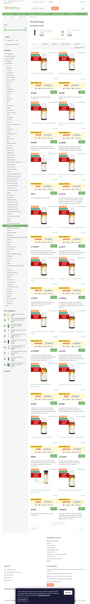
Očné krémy (10, 197)
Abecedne (76, 44)
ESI (7, 103)
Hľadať (54, 8)
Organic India (9, 150)
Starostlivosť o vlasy (12, 209)
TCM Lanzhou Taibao (11, 273)
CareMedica (9, 89)
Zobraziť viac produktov (56, 39)
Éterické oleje (10, 226)
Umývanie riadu (11, 282)
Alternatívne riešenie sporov (53, 559)
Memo (7, 136)
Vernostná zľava (50, 545)
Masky (8, 193)
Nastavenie (22, 600)
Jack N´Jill (9, 122)
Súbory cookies (50, 556)
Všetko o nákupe (50, 548)
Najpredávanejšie (65, 44)
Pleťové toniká (10, 155)
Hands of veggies (10, 113)
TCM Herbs (9, 270)
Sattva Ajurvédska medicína (13, 254)
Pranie (8, 277)
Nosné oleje (10, 195)
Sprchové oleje (11, 167)
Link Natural (9, 129)
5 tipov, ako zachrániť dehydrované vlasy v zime (58, 574)
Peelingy (9, 214)
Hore (33, 528)
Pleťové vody (10, 157)
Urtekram (8, 289)
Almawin (8, 70)
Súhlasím (67, 593)
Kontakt (48, 561)
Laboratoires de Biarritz (12, 124)
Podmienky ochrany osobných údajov (56, 554)
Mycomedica (9, 138)
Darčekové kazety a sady (13, 176)
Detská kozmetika (11, 181)
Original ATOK (11, 40)
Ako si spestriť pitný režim (53, 581)
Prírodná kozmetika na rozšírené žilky (16, 237)
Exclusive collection (12, 183)
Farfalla (8, 108)
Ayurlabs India (9, 75)
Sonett (8, 261)
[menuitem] (8, 14)
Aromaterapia (8, 63)
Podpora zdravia (8, 59)
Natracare (8, 146)
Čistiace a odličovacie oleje (14, 174)
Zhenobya (8, 303)
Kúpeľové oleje (11, 164)
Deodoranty (10, 235)
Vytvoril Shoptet (81, 600)
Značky (6, 306)
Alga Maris (8, 68)
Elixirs (7, 101)
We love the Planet (11, 298)
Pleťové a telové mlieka (13, 216)
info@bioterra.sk (10, 570)
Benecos (8, 82)
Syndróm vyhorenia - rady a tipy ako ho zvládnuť (58, 576)
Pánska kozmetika (11, 200)
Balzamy (9, 171)
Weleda (8, 296)
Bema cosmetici (10, 80)
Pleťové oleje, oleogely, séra (14, 162)
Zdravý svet (9, 301)
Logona (8, 131)
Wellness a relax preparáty (13, 211)
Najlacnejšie (45, 44)
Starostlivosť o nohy (12, 202)
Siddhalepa (9, 256)
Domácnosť (10, 284)
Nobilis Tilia (9, 148)
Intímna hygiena (11, 160)
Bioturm (8, 84)
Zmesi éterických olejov (13, 223)
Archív (50, 585)
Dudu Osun (9, 99)
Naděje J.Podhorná (11, 143)
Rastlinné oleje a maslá (12, 228)
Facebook (8, 577)
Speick (8, 263)
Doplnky (9, 230)
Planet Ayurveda (10, 247)
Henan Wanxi (9, 117)
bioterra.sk (9, 580)
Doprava (50, 2)
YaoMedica (9, 294)
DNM (7, 96)
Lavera (8, 127)
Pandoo (8, 244)
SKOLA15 (47, 85)
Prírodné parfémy (11, 233)
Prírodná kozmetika (9, 56)
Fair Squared (9, 106)
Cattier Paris (9, 92)
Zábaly (8, 221)
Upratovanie (10, 280)
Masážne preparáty (12, 190)
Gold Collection (11, 188)
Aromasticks (9, 73)
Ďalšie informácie (43, 595)
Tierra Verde (9, 275)
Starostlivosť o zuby (12, 179)
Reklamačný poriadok (51, 550)
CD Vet (7, 94)
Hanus (7, 115)
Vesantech (9, 291)
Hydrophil (8, 120)
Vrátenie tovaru (50, 552)
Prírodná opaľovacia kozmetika (15, 266)
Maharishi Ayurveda (11, 134)
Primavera (8, 242)
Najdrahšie (54, 44)
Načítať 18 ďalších (57, 523)
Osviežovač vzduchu (12, 287)
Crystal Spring (9, 249)
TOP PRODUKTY (8, 54)
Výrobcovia (7, 66)
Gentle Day (9, 110)
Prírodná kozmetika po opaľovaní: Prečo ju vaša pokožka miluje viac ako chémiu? (65, 570)
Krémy (8, 219)
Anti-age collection (11, 169)
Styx (7, 268)
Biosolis (8, 87)
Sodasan (8, 258)
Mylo (7, 141)
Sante (7, 251)
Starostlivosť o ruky (12, 207)
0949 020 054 (9, 575)
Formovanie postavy (12, 186)
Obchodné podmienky (38, 2)
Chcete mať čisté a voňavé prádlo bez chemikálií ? (59, 579)
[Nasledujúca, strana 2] (80, 528)
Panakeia (8, 240)
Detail (53, 92)
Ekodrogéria (7, 61)
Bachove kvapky (10, 77)
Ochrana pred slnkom (12, 204)
